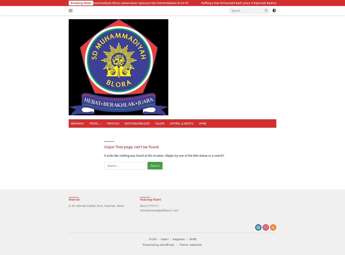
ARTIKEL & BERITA (181, 123)
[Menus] (71, 10)
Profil (152, 239)
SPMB (202, 123)
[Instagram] (266, 227)
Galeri (165, 239)
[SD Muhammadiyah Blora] (118, 67)
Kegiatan (179, 239)
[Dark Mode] (274, 10)
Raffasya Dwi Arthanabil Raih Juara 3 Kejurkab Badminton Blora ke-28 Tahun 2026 (250, 3)
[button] (266, 10)
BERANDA (77, 123)
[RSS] (273, 227)
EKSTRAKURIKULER (137, 123)
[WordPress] (258, 227)
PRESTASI (113, 123)
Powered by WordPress (158, 245)
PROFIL (93, 123)
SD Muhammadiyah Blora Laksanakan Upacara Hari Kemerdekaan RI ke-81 (127, 3)
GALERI (159, 123)
